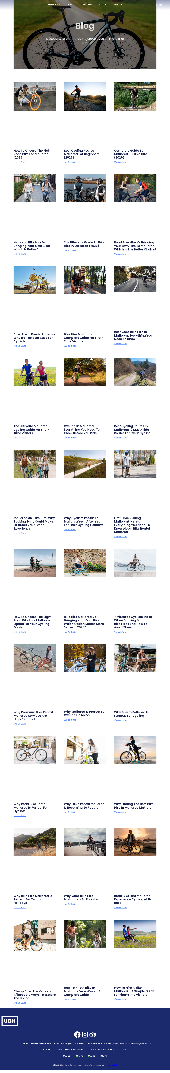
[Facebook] (77, 1034)
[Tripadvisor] (92, 1034)
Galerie (102, 5)
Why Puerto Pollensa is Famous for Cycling (131, 714)
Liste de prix (86, 5)
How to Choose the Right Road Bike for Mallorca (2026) (32, 154)
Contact (118, 5)
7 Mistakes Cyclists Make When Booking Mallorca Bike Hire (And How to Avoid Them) (133, 622)
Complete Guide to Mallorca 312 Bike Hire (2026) (130, 154)
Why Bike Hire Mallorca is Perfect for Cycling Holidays (33, 899)
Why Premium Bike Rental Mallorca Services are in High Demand (33, 715)
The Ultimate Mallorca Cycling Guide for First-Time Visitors (31, 429)
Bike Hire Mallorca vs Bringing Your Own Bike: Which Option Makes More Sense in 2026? (84, 622)
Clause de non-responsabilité (102, 1049)
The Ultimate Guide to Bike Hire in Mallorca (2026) (84, 244)
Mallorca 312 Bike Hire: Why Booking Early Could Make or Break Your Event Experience (34, 523)
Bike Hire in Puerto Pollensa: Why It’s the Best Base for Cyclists (35, 337)
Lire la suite (20, 162)
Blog (125, 1049)
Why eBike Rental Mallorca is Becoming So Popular (84, 806)
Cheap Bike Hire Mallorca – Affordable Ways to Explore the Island (35, 994)
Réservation (54, 5)
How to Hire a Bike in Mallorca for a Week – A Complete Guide (82, 991)
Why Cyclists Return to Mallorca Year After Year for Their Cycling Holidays (83, 521)
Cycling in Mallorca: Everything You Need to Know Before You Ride (82, 429)
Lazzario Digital (111, 1065)
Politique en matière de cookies (70, 1049)
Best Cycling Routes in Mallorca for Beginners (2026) (81, 154)
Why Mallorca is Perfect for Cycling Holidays (85, 713)
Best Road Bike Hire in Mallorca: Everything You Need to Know (133, 335)
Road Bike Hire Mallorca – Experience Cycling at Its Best (133, 899)
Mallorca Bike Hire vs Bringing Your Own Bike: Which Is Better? (32, 246)
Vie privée (46, 1049)
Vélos (70, 5)
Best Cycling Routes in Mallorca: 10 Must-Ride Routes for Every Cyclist (132, 429)
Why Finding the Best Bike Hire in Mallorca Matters (134, 806)
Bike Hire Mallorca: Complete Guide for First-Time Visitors (83, 337)
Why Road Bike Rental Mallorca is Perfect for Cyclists (31, 807)
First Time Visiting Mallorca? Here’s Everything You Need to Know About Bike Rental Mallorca (132, 525)
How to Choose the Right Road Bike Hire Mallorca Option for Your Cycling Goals (32, 622)
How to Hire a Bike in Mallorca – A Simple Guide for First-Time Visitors (134, 991)
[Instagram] (85, 1034)
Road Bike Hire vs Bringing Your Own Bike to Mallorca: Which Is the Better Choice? (135, 246)
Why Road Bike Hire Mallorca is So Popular (81, 897)
